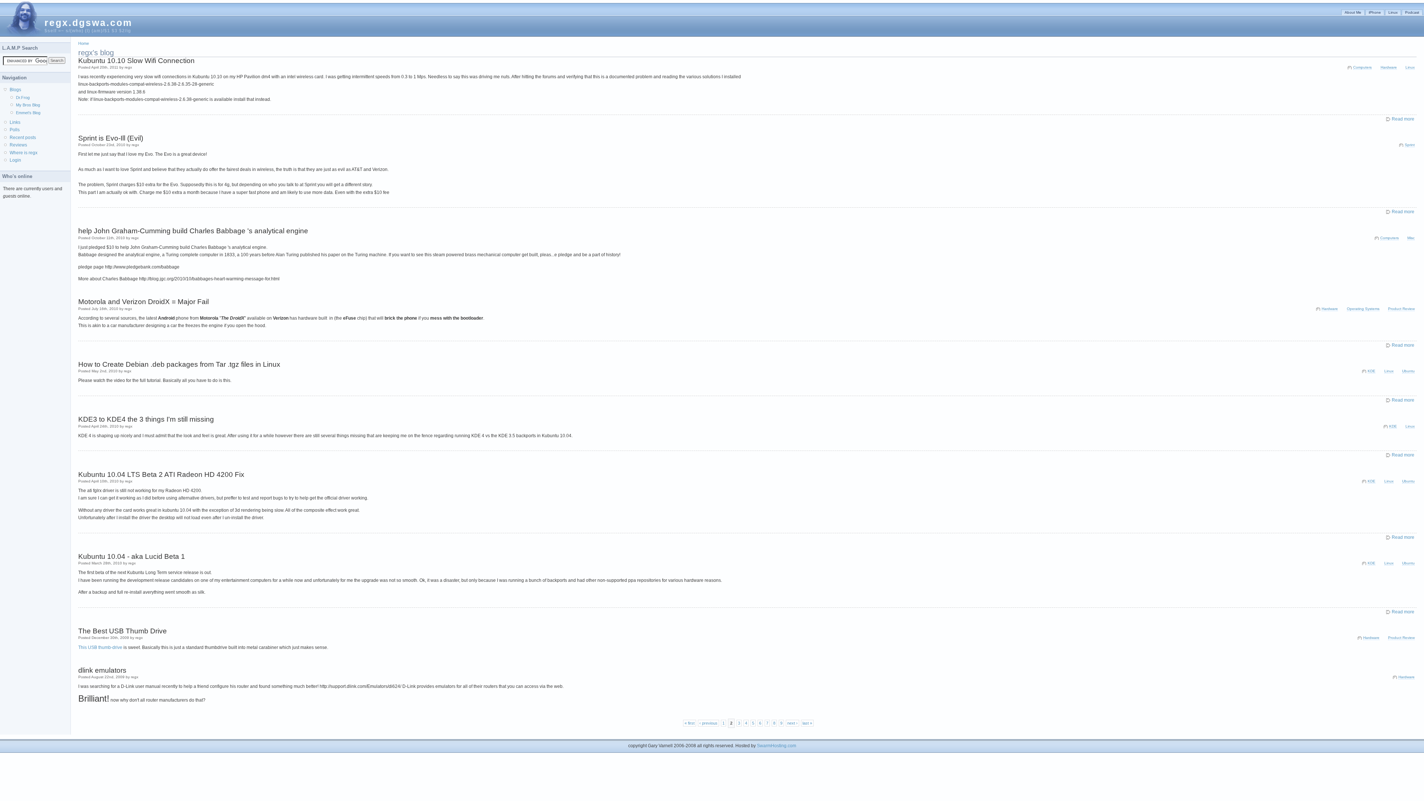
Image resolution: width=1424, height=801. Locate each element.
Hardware (1389, 67)
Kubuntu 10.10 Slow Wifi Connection (136, 61)
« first (690, 723)
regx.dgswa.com (88, 22)
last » (807, 723)
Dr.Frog (23, 97)
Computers (1362, 67)
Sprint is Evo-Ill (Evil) (110, 138)
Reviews (18, 145)
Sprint (1410, 145)
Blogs (15, 89)
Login (15, 160)
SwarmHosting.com (776, 745)
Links (15, 122)
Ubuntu (1408, 371)
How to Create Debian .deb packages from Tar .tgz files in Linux (179, 364)
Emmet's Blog (28, 113)
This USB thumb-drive (100, 647)
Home (83, 43)
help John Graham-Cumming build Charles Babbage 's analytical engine (193, 231)
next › (792, 723)
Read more (1403, 119)
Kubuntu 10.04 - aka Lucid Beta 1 (131, 556)
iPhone (1375, 12)
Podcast (1412, 12)
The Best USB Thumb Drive (122, 631)
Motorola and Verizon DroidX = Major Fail (143, 302)
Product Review (1401, 309)
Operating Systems (1363, 309)
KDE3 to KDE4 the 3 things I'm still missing (146, 419)
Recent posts (23, 137)
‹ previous (708, 723)
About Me (1353, 12)
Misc (1411, 238)
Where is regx (23, 152)
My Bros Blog (28, 105)
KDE (1371, 371)
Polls (15, 129)
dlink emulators (102, 670)
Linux (1393, 12)
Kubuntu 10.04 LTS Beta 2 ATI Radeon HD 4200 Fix (161, 474)
